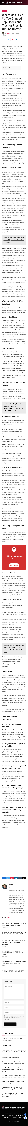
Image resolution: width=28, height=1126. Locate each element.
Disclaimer (7, 1117)
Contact (19, 1113)
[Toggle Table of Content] (17, 68)
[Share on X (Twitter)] (8, 39)
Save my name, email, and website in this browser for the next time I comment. (14, 1017)
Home (6, 1113)
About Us (12, 1113)
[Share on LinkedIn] (17, 39)
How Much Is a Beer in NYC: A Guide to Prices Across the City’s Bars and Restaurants (12, 1094)
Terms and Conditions (17, 1117)
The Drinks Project (16, 1121)
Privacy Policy (20, 1115)
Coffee (4, 11)
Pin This (15, 565)
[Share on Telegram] (21, 39)
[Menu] (3, 2)
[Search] (25, 2)
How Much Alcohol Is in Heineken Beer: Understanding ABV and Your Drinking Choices (13, 1069)
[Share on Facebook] (4, 39)
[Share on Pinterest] (12, 39)
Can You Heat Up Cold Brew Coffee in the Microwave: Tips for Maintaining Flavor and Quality (14, 942)
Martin (8, 33)
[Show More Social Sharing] (24, 39)
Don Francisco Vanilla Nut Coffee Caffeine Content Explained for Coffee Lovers (13, 952)
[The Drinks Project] (15, 2)
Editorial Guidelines (8, 1115)
